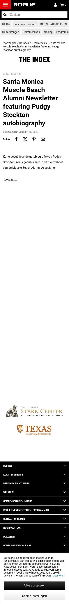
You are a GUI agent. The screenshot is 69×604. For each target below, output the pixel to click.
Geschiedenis (39, 43)
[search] (34, 14)
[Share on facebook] (16, 139)
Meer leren (58, 575)
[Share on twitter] (25, 139)
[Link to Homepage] (25, 4)
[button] (4, 14)
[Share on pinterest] (34, 139)
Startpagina (10, 43)
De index (24, 43)
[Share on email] (43, 139)
